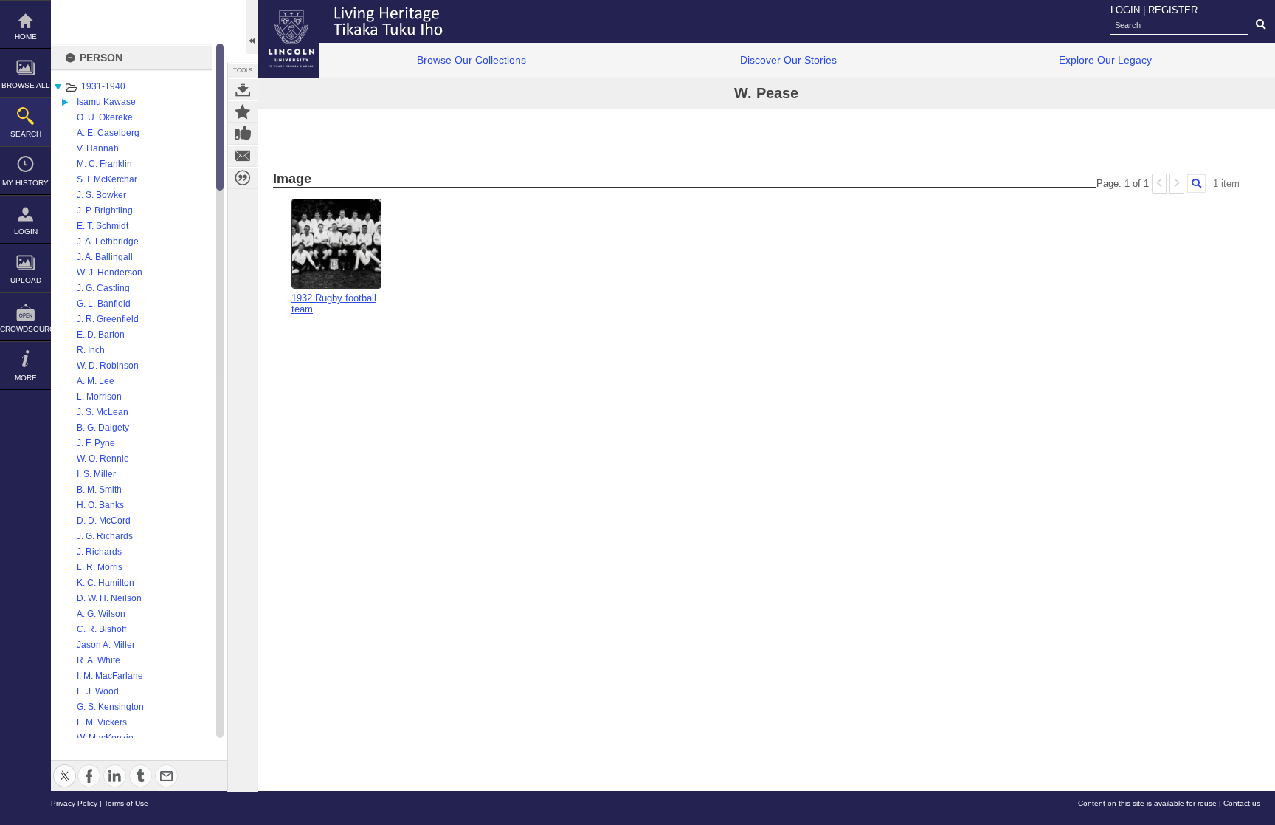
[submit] (1260, 25)
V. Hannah (98, 148)
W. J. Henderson (109, 272)
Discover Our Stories (788, 60)
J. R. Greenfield (108, 319)
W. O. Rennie (103, 458)
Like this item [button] (243, 134)
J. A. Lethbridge (108, 241)
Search (25, 134)
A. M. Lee (95, 381)
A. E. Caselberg (108, 133)
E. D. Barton (101, 334)
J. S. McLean (102, 412)
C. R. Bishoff (101, 629)
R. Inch (91, 350)
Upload (25, 280)
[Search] (1196, 183)
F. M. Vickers (102, 722)
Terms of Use (126, 803)
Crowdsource (25, 329)
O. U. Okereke (105, 117)
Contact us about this (243, 156)
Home (26, 36)
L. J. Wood (98, 691)
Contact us (1241, 803)
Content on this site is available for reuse (1147, 803)
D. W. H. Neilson (109, 598)
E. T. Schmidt (102, 226)
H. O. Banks (100, 505)
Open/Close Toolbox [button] (252, 27)
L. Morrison (99, 396)
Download (243, 89)
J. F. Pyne (96, 443)
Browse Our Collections (471, 60)
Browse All (25, 85)
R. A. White (98, 660)
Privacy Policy (74, 803)
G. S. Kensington (110, 707)
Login (26, 231)
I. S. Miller (96, 474)
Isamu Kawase (106, 102)
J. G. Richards (105, 536)
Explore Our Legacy (1105, 60)
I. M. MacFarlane (110, 676)
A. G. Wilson (101, 614)
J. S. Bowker (101, 195)
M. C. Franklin (104, 164)
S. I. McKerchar (107, 179)
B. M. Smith (99, 490)
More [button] (26, 378)
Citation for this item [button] (243, 178)
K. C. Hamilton (105, 583)
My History (25, 183)
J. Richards (99, 552)
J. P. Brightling (105, 210)
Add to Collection (243, 111)
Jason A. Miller (106, 645)
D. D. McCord (104, 521)
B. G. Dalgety (103, 427)
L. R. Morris (99, 567)
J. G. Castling (103, 288)
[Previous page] (1159, 184)
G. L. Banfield (104, 303)
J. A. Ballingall (105, 257)
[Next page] (1176, 184)
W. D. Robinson (108, 365)
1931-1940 (103, 86)
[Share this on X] (64, 767)
